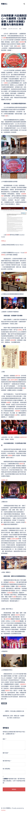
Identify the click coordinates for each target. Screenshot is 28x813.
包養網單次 (23, 684)
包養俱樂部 (8, 619)
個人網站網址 (6, 768)
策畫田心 (4, 4)
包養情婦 (17, 411)
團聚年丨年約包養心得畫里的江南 (14, 711)
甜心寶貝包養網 (13, 380)
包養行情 (17, 375)
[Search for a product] (24, 3)
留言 (4, 739)
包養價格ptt (12, 582)
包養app (3, 241)
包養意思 (21, 463)
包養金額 (9, 592)
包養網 (4, 38)
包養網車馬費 (23, 437)
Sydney (3, 810)
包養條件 (7, 690)
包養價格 (9, 455)
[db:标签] (4, 703)
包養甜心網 (4, 480)
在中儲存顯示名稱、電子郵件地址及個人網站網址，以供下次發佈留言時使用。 (14, 781)
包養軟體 (12, 340)
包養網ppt (20, 330)
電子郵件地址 (7, 761)
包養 (6, 116)
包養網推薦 (22, 42)
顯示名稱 (6, 753)
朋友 (20, 28)
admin (4, 28)
